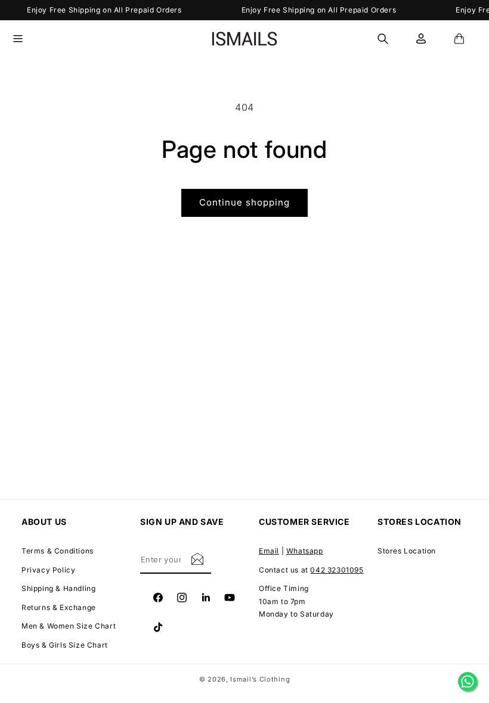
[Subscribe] (197, 559)
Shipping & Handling (58, 588)
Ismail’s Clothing (260, 679)
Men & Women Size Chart (68, 625)
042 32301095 (336, 569)
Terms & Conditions (57, 550)
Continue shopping (244, 202)
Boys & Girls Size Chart (64, 644)
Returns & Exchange (58, 607)
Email (269, 550)
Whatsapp (304, 550)
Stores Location (406, 550)
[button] (25, 39)
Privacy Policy (48, 569)
